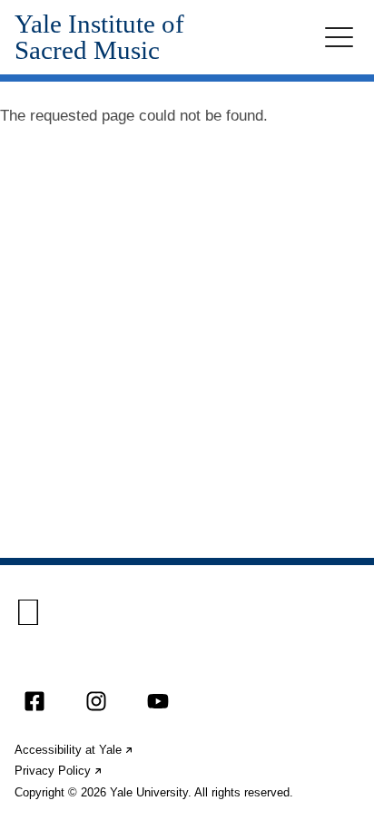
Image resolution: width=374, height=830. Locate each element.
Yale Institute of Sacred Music (99, 37)
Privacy (59, 770)
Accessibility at (74, 750)
